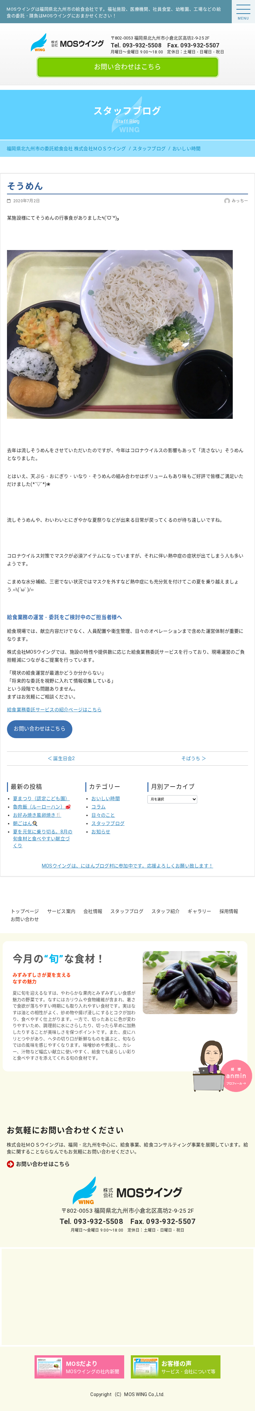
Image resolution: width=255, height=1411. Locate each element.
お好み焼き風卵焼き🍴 (37, 815)
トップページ (25, 911)
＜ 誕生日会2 (61, 758)
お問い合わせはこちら (127, 67)
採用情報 (228, 911)
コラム (98, 806)
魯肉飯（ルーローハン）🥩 (42, 806)
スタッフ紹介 (165, 911)
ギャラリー (199, 911)
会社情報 (92, 911)
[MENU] (243, 9)
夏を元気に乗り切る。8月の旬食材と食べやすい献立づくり (42, 838)
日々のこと (103, 815)
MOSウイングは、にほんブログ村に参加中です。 (127, 865)
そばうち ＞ (193, 758)
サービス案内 (61, 911)
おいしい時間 (105, 798)
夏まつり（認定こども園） (41, 798)
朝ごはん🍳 (25, 823)
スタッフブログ (108, 823)
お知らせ (100, 831)
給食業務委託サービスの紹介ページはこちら (54, 709)
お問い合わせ (25, 919)
